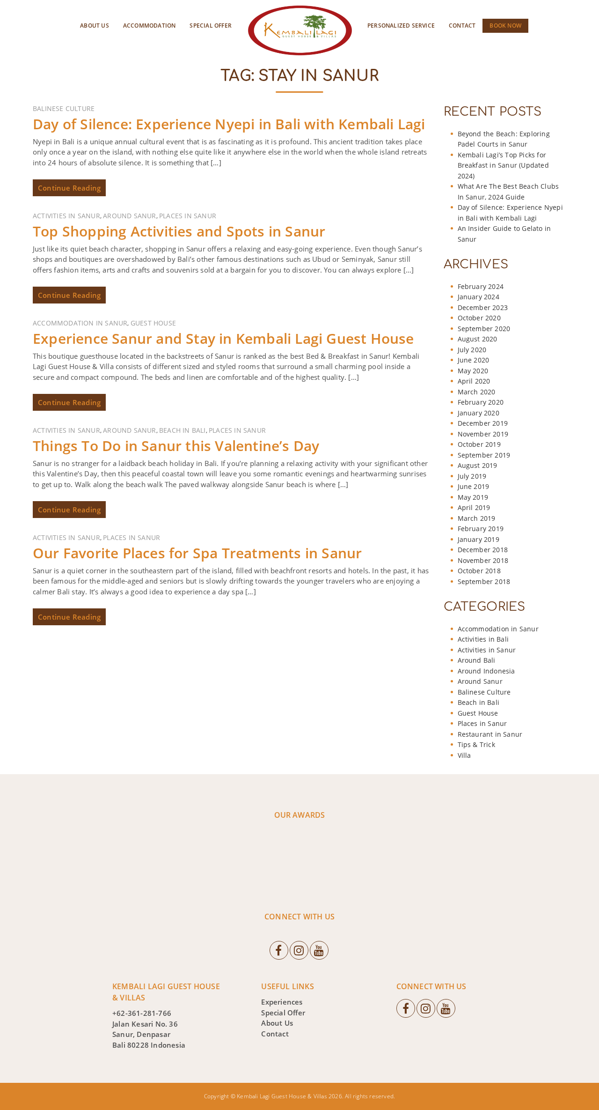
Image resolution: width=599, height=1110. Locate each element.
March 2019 (477, 518)
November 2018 (483, 560)
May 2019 (473, 497)
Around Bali (477, 660)
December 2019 (483, 423)
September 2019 (484, 455)
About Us (94, 26)
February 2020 (481, 402)
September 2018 (484, 581)
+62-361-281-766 (141, 1013)
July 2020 (472, 349)
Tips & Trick (476, 744)
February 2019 (481, 528)
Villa (464, 755)
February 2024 (481, 286)
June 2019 (473, 486)
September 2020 (484, 328)
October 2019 (479, 444)
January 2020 (478, 412)
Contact (462, 26)
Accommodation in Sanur (80, 322)
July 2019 (472, 476)
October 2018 (479, 570)
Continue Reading (69, 187)
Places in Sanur (187, 215)
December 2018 (483, 549)
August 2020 (477, 338)
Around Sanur (129, 215)
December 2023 (483, 307)
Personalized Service (401, 26)
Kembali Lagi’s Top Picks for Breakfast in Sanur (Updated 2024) (503, 165)
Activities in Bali (483, 639)
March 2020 (477, 391)
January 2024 (478, 296)
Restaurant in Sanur (490, 734)
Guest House (153, 322)
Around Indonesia (486, 670)
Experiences (281, 1001)
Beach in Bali (182, 430)
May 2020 (473, 370)
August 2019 (477, 465)
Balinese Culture (64, 108)
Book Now (505, 26)
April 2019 (474, 507)
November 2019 (483, 433)
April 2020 (474, 381)
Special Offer (211, 26)
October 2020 (479, 317)
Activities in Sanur (66, 215)
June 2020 (473, 359)
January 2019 (478, 539)
